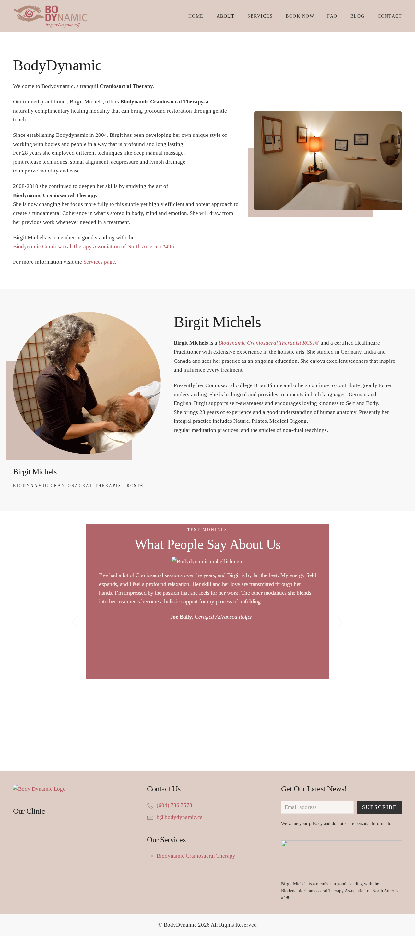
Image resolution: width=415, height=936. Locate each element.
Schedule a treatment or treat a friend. (207, 743)
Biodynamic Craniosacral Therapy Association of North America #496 (93, 246)
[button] (75, 622)
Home (196, 16)
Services (260, 16)
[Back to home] (53, 16)
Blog (357, 16)
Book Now (300, 16)
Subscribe (379, 807)
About (226, 16)
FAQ (332, 16)
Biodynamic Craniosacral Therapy (196, 856)
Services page (99, 262)
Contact (390, 16)
